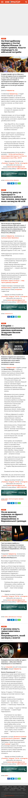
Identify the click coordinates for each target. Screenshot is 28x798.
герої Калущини (13, 499)
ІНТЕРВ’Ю (19, 789)
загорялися (18, 289)
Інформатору (13, 94)
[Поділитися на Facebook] (8, 183)
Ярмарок (16, 180)
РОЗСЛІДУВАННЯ (15, 788)
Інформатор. (18, 669)
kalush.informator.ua (9, 795)
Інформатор (10, 90)
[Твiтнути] (16, 183)
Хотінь (11, 180)
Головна (4, 786)
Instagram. (24, 163)
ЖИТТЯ (10, 786)
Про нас (6, 789)
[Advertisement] (14, 20)
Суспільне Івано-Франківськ (10, 238)
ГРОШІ (20, 786)
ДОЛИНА (7, 788)
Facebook (5, 163)
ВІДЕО (24, 789)
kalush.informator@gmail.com (16, 167)
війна (6, 499)
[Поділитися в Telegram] (12, 183)
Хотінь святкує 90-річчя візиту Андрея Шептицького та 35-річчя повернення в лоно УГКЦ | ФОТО (14, 156)
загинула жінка (6, 287)
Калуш (7, 180)
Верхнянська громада (15, 616)
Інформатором (11, 367)
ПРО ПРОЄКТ (12, 789)
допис (5, 556)
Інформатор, (12, 554)
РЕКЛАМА (22, 788)
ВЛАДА (15, 786)
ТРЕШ (24, 786)
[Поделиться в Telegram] (12, 316)
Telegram (11, 163)
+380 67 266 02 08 (21, 168)
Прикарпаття (9, 313)
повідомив (9, 667)
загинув (7, 744)
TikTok (17, 163)
